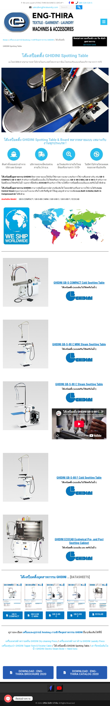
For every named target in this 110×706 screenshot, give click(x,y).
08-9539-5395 (89, 45)
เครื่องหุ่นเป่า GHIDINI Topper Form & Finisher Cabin (27, 645)
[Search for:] (68, 7)
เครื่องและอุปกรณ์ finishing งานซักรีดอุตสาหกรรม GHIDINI (31, 40)
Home (5, 40)
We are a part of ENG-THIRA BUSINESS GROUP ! (43, 2)
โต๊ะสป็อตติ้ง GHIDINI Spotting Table (55, 55)
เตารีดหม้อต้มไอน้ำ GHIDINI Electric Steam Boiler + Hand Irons (70, 647)
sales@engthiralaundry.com (45, 7)
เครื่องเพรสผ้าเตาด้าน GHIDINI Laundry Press (82, 641)
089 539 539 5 (85, 2)
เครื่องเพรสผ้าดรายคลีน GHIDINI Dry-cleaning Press (31, 641)
